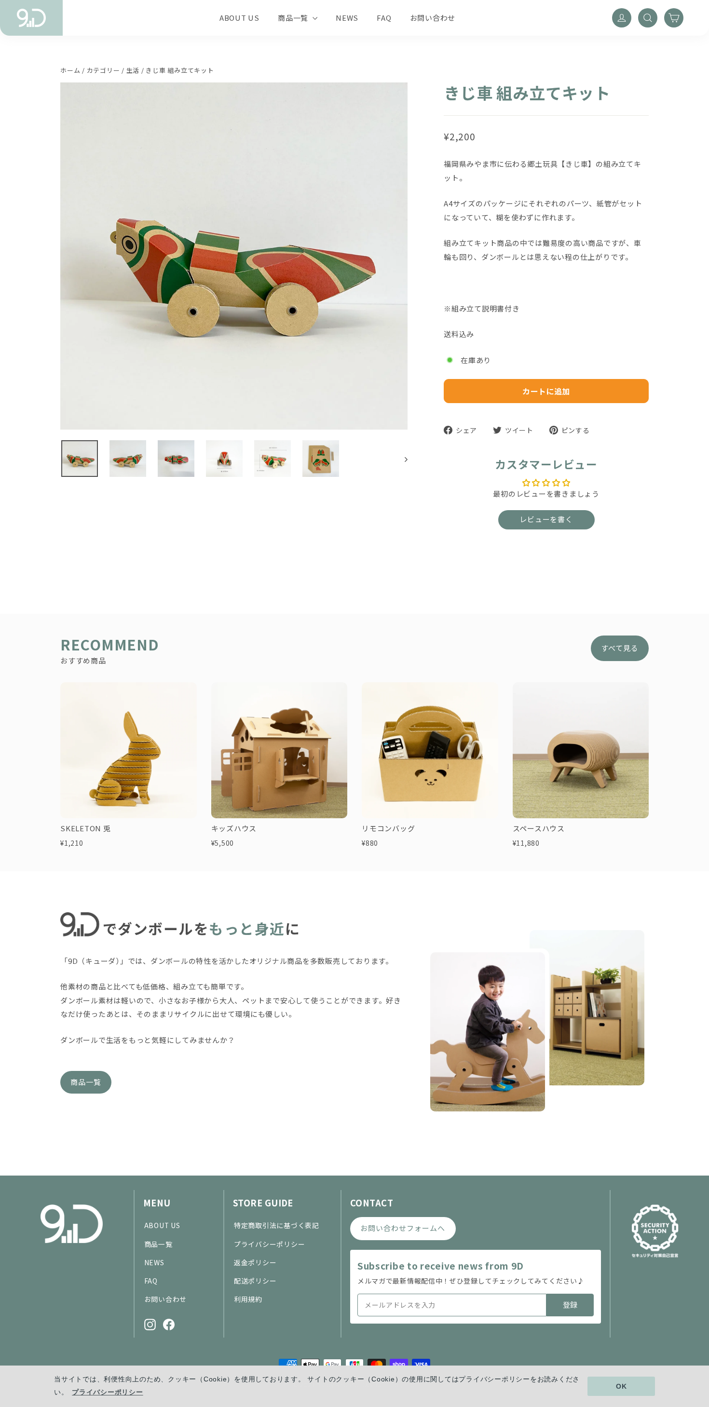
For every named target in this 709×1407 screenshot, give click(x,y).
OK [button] (621, 1386)
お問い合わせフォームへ (403, 1228)
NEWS (347, 18)
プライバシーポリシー (269, 1244)
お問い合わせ (433, 18)
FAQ (384, 18)
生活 (133, 70)
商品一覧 (294, 18)
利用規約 (248, 1299)
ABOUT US (239, 18)
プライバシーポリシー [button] (107, 1392)
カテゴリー (103, 70)
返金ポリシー (255, 1262)
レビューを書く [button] (546, 519)
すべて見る (620, 648)
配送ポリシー (255, 1280)
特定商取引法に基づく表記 (276, 1225)
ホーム (70, 70)
